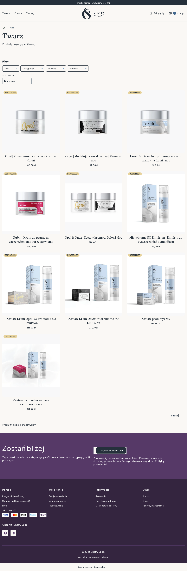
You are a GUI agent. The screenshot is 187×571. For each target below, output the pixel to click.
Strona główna (3, 27)
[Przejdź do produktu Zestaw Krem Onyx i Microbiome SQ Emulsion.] (93, 284)
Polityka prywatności (106, 501)
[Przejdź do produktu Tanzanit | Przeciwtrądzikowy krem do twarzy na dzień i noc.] (156, 121)
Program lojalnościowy (13, 496)
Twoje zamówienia (58, 496)
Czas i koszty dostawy (106, 505)
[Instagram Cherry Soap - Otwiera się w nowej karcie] (13, 533)
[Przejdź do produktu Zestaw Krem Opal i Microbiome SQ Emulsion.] (31, 284)
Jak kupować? (9, 510)
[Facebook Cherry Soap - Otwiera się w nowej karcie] (5, 533)
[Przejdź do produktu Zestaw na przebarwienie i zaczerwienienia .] (31, 365)
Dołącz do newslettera (111, 450)
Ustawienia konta (57, 501)
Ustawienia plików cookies (15, 501)
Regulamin (144, 458)
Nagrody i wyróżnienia (153, 505)
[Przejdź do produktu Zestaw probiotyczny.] (156, 284)
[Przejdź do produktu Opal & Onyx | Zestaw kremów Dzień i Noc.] (93, 202)
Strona (174, 415)
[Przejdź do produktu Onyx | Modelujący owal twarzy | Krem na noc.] (93, 121)
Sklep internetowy (90, 567)
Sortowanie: (8, 75)
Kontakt (147, 496)
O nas (145, 501)
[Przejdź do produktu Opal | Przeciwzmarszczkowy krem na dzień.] (31, 121)
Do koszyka (31, 149)
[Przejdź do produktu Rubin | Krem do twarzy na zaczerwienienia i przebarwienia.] (31, 202)
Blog (4, 505)
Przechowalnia (56, 505)
